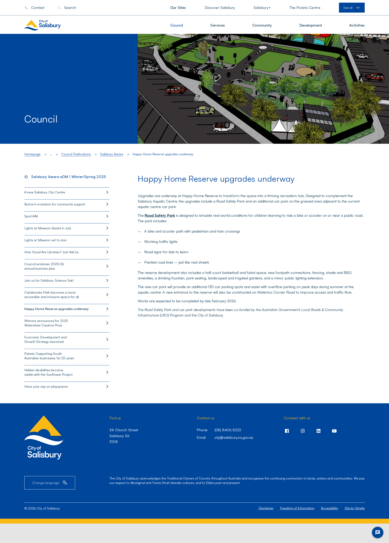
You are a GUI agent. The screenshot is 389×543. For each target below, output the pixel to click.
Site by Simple (355, 508)
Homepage (32, 154)
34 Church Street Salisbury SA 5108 (123, 436)
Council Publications (76, 154)
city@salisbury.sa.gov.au (234, 437)
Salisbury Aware (111, 154)
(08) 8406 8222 (228, 430)
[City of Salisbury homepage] (46, 25)
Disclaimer (266, 508)
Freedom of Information (297, 508)
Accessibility (329, 508)
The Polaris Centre (305, 7)
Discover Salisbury (220, 7)
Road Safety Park (160, 215)
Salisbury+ (262, 7)
